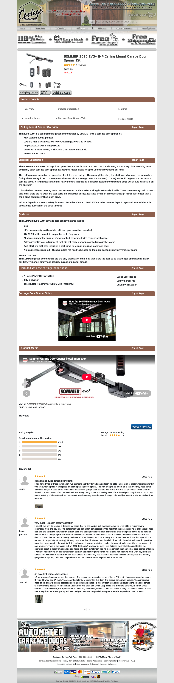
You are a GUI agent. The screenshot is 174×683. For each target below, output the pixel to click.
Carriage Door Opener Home (50, 661)
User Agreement (83, 664)
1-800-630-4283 (85, 657)
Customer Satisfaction (108, 664)
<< (85, 609)
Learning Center (149, 28)
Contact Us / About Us (65, 664)
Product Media (125, 119)
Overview (29, 109)
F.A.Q (133, 661)
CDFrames (102, 28)
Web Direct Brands (79, 681)
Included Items (32, 118)
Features (122, 109)
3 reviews (81, 65)
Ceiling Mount (82, 28)
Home (22, 28)
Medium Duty (60, 28)
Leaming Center (110, 661)
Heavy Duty (40, 28)
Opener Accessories (124, 28)
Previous (20, 84)
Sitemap (94, 664)
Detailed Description (68, 109)
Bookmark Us (124, 661)
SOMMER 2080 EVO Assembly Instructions (49, 404)
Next (59, 84)
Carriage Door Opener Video (72, 118)
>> (89, 609)
